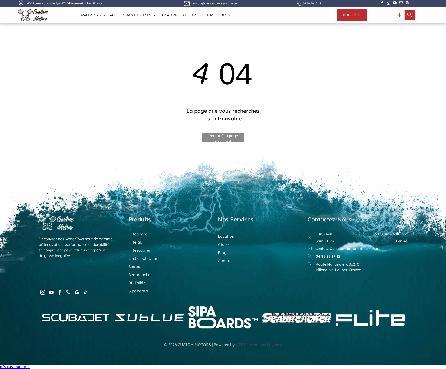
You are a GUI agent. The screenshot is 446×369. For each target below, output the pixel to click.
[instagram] (388, 3)
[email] (401, 3)
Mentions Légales (265, 344)
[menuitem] (93, 15)
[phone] (68, 293)
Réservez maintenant (15, 367)
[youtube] (394, 3)
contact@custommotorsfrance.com (215, 3)
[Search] (410, 15)
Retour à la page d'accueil (223, 137)
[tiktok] (85, 293)
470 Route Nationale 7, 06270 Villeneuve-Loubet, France (64, 3)
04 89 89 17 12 (312, 3)
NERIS (242, 344)
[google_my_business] (407, 3)
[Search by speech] (399, 15)
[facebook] (382, 3)
